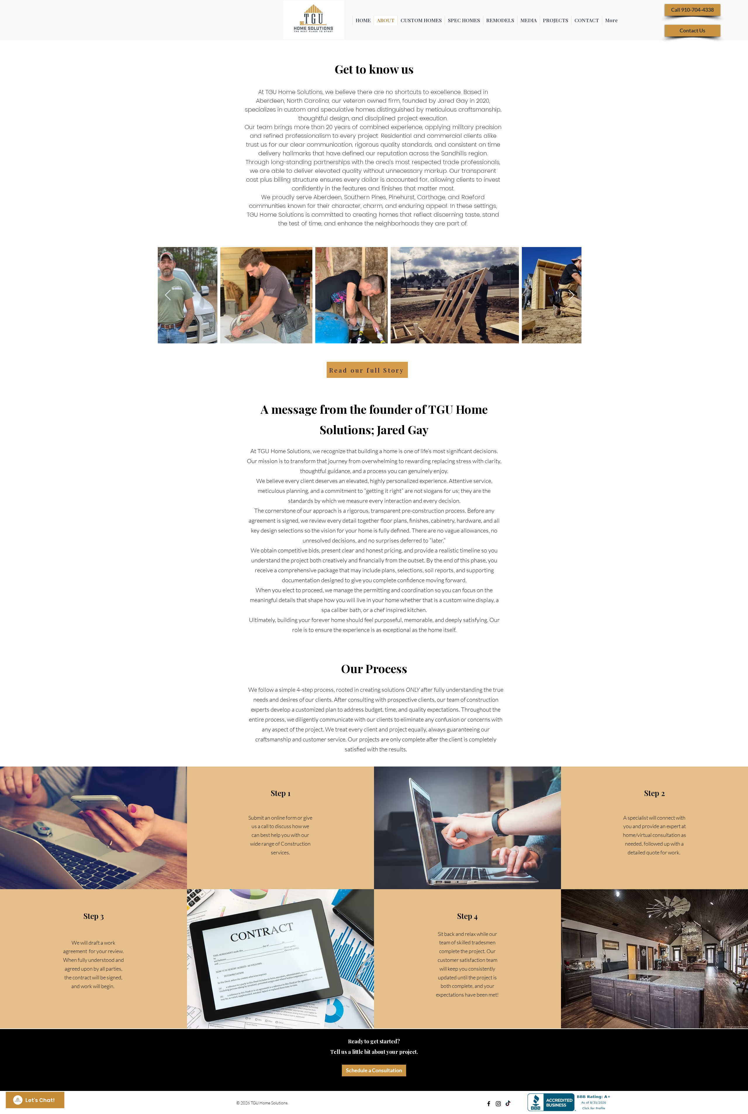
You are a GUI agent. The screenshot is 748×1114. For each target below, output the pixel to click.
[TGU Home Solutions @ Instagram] (498, 1103)
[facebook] (488, 1103)
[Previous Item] (168, 295)
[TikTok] (508, 1103)
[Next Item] (571, 295)
